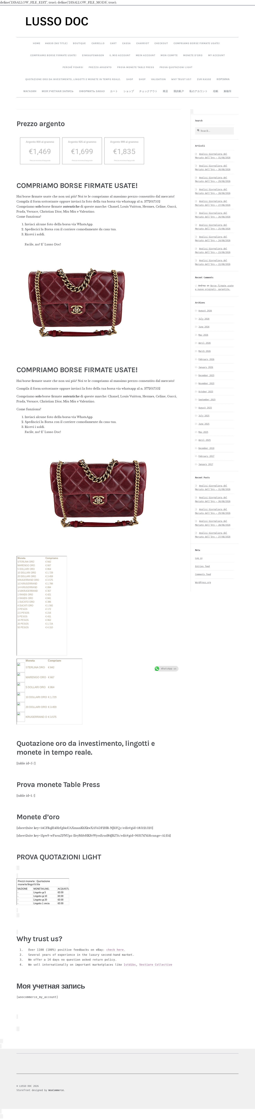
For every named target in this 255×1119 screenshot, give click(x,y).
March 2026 (204, 351)
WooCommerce (56, 1090)
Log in (198, 558)
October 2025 (205, 391)
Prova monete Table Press (135, 67)
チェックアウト (148, 91)
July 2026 (203, 319)
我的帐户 (179, 91)
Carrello (98, 43)
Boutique (79, 43)
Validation (158, 79)
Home (36, 43)
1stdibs (130, 964)
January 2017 (205, 464)
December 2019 (206, 448)
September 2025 (206, 399)
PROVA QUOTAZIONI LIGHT (176, 67)
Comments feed (203, 574)
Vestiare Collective (155, 964)
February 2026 (206, 359)
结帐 (215, 91)
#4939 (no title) (56, 43)
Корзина (223, 79)
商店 (165, 91)
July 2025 (203, 416)
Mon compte (169, 55)
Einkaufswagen (93, 55)
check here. (115, 949)
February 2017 (206, 456)
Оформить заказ (92, 91)
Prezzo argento (100, 67)
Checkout (161, 43)
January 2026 (205, 367)
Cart (113, 43)
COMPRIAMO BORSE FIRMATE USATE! (196, 43)
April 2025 (204, 440)
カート (114, 91)
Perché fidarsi (73, 67)
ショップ (129, 91)
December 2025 (206, 375)
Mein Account (145, 55)
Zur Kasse (204, 79)
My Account (216, 55)
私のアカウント (198, 91)
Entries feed (202, 566)
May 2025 (203, 432)
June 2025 (203, 424)
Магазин (29, 91)
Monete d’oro (193, 55)
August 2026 (205, 310)
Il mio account (119, 55)
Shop (129, 79)
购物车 (228, 91)
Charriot (142, 43)
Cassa (126, 43)
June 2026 (203, 327)
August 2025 (205, 408)
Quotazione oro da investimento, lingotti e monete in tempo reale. (73, 79)
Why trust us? (181, 79)
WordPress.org (203, 582)
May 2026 (203, 335)
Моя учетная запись (58, 91)
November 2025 (206, 383)
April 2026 (204, 343)
